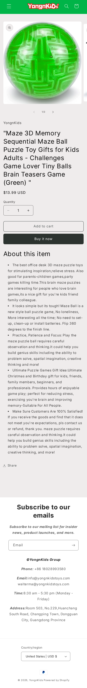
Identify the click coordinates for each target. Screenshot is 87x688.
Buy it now (43, 239)
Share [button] (12, 465)
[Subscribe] (73, 545)
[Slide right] (53, 112)
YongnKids (36, 680)
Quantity (9, 202)
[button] (9, 6)
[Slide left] (34, 112)
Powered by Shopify (56, 680)
